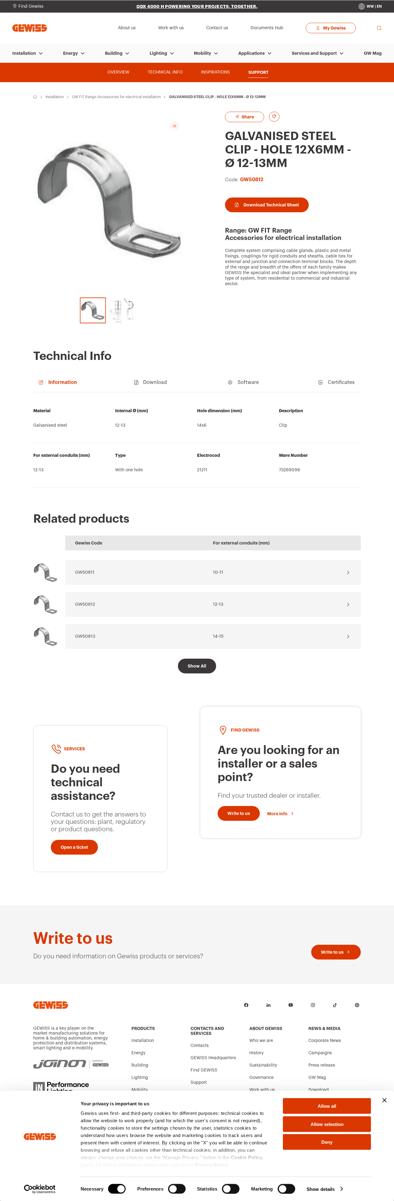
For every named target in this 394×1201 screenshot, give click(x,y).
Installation (24, 53)
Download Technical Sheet (271, 205)
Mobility (202, 53)
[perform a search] (379, 28)
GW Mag (373, 53)
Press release (321, 1065)
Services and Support (314, 53)
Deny (326, 1142)
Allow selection (327, 1124)
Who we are (261, 1041)
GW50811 (84, 572)
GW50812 (85, 604)
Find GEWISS (204, 1070)
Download (318, 1090)
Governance (261, 1077)
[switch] (177, 1189)
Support (199, 1082)
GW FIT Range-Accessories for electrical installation (116, 97)
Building (114, 53)
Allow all (327, 1106)
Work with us (262, 1090)
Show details (321, 1188)
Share (247, 117)
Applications (251, 53)
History (256, 1053)
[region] (197, 443)
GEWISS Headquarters (213, 1058)
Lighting (158, 53)
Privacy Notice (211, 1164)
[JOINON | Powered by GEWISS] (71, 1064)
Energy (70, 53)
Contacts (200, 1045)
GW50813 (85, 636)
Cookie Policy (247, 1157)
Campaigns (320, 1053)
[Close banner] (384, 1100)
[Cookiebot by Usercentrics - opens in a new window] (40, 1189)
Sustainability (263, 1065)
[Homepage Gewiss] (29, 28)
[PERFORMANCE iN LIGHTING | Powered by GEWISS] (71, 1088)
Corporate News (324, 1041)
